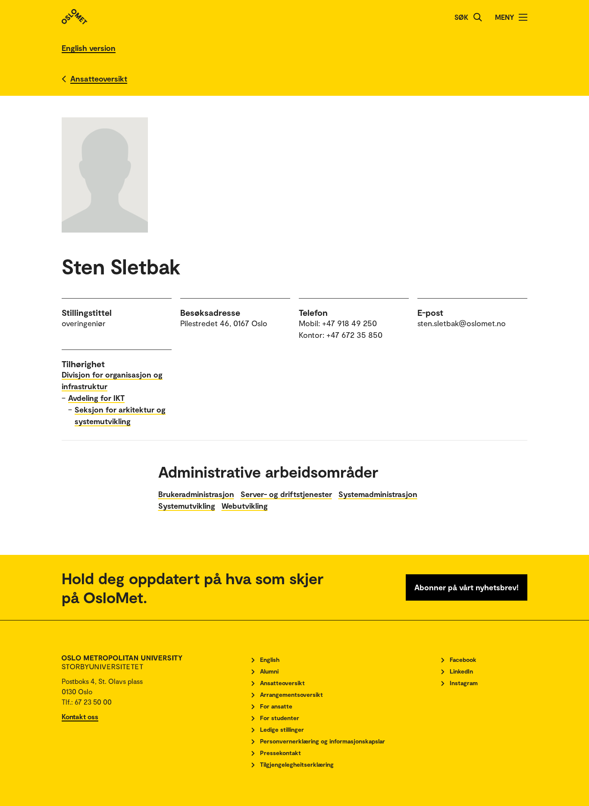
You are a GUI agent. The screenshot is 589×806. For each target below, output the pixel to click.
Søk (461, 17)
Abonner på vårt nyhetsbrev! (466, 587)
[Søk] (477, 17)
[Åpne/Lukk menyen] (523, 17)
